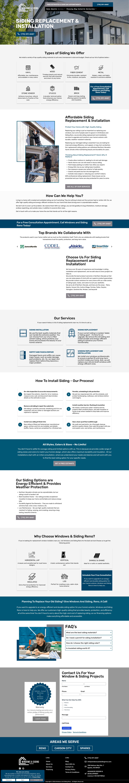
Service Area (90, 9)
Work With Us (70, 764)
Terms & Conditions (72, 772)
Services (61, 9)
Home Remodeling (68, 707)
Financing (70, 9)
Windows (66, 702)
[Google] (23, 768)
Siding (65, 705)
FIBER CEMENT (76, 72)
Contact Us (81, 9)
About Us (54, 9)
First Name (64, 686)
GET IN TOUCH (66, 728)
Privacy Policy (70, 769)
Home (48, 9)
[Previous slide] (17, 246)
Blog (75, 9)
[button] (88, 632)
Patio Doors (67, 709)
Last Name (87, 686)
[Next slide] (112, 246)
